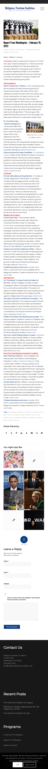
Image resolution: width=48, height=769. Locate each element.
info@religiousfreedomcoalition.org (18, 666)
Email (6, 572)
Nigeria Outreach (10, 745)
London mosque (25, 415)
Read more (31, 150)
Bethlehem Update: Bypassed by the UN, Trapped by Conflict (21, 708)
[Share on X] (11, 433)
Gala (32, 244)
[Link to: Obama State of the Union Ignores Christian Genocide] (34, 480)
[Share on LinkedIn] (21, 433)
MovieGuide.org (10, 225)
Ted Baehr (31, 417)
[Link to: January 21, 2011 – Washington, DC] (14, 460)
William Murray (13, 420)
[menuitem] (41, 8)
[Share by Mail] (41, 433)
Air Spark (15, 52)
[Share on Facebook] (6, 433)
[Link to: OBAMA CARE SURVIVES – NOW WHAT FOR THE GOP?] (34, 461)
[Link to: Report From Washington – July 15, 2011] (14, 480)
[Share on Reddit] (36, 433)
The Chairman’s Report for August (18, 703)
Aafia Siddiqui (12, 412)
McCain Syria (8, 417)
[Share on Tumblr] (26, 433)
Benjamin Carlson (23, 412)
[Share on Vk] (31, 433)
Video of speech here (12, 171)
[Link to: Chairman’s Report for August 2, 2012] (14, 520)
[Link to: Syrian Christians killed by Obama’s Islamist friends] (14, 500)
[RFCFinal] (20, 8)
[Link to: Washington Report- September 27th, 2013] (34, 520)
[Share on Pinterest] (16, 433)
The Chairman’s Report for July (17, 713)
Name (6, 561)
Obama (25, 417)
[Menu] (41, 8)
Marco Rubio (35, 415)
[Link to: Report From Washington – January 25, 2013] (34, 500)
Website (6, 584)
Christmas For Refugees (13, 735)
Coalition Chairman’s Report (23, 361)
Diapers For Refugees (12, 740)
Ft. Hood (33, 412)
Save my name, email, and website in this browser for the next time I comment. (23, 599)
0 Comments (20, 49)
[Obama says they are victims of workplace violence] (21, 30)
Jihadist (16, 415)
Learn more (14, 397)
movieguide (17, 417)
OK (17, 765)
